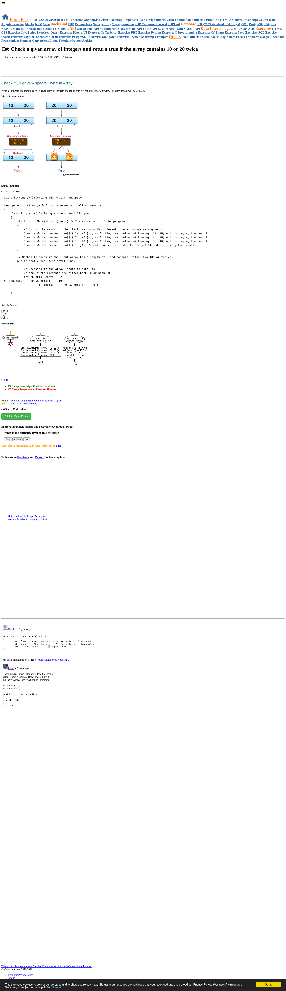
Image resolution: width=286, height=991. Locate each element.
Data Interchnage (215, 28)
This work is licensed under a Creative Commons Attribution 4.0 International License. (46, 966)
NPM (38, 24)
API (72, 28)
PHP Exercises (140, 32)
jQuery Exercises (60, 32)
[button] (143, 3)
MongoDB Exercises (115, 37)
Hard (27, 439)
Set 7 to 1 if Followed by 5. (25, 403)
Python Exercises (162, 32)
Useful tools (210, 37)
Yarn (46, 24)
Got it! (268, 984)
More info (57, 987)
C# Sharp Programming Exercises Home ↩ (32, 389)
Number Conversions (34, 40)
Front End (19, 19)
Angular (7, 24)
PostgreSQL (257, 24)
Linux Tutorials (60, 40)
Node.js (98, 24)
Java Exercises (248, 32)
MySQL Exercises (36, 37)
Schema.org (81, 19)
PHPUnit (173, 24)
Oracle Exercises (12, 37)
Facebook (23, 457)
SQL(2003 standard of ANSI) (217, 24)
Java (88, 24)
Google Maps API (130, 28)
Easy (7, 439)
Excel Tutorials (191, 37)
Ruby (107, 24)
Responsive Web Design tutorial (144, 19)
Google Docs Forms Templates (238, 37)
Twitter (39, 457)
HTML (33, 19)
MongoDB (19, 28)
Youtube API (108, 28)
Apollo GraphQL (57, 28)
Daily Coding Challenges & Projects (27, 516)
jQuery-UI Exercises (86, 32)
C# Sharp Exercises (224, 32)
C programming (123, 24)
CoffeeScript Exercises (115, 32)
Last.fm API (166, 28)
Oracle (31, 28)
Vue (16, 24)
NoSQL (6, 28)
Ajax (251, 28)
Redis (40, 28)
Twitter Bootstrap (111, 19)
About (11, 977)
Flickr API (150, 28)
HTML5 (66, 19)
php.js (94, 19)
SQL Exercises (268, 32)
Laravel (161, 24)
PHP (71, 24)
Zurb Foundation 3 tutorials (186, 19)
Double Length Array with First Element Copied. (36, 400)
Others (175, 36)
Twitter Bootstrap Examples (149, 37)
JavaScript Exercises (35, 32)
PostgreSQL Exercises (86, 37)
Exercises (263, 28)
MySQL (242, 24)
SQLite (271, 24)
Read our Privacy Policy (20, 974)
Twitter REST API (187, 28)
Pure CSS (212, 19)
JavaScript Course (255, 19)
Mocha (29, 24)
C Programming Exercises (192, 32)
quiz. (58, 445)
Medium (17, 439)
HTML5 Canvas (231, 19)
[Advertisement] (40, 71)
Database (188, 24)
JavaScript (52, 19)
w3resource (7, 7)
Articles (87, 40)
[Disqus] (143, 664)
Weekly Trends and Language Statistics (28, 519)
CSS (42, 19)
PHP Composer (145, 24)
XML (234, 28)
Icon (272, 19)
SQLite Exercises (60, 37)
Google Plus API (88, 28)
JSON (243, 28)
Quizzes (76, 40)
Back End (58, 24)
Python (80, 24)
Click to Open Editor (16, 416)
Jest (21, 24)
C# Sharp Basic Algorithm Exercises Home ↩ (33, 386)
